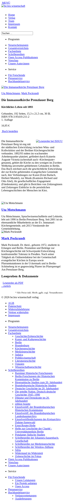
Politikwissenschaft (25, 357)
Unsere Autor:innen (18, 63)
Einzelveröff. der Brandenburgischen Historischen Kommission (35, 409)
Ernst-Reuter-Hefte (25, 425)
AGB (11, 303)
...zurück (6, 285)
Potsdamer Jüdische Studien (30, 434)
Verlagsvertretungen (26, 495)
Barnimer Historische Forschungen (34, 373)
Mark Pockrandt (30, 93)
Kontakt (12, 27)
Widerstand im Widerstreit (29, 453)
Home (11, 14)
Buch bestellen (9, 131)
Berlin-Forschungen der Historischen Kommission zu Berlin (35, 378)
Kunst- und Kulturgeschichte (30, 339)
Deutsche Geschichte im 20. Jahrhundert (37, 388)
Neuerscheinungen (18, 45)
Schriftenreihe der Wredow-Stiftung (34, 447)
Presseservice (15, 78)
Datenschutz (15, 306)
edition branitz (22, 403)
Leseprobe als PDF (13, 282)
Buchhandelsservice (19, 81)
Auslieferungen (23, 498)
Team (11, 20)
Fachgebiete (14, 51)
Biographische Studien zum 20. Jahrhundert (38, 382)
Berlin (18, 342)
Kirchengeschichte (25, 348)
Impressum (14, 24)
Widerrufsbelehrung (19, 309)
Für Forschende (16, 75)
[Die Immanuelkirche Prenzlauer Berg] (22, 87)
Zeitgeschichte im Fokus (28, 456)
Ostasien (19, 363)
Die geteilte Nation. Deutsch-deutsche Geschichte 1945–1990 (35, 393)
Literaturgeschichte (25, 360)
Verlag (11, 17)
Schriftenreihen (16, 54)
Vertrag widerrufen (18, 312)
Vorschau (13, 60)
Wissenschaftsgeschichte (28, 367)
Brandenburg (22, 345)
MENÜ (5, 2)
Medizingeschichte (25, 351)
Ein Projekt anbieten (26, 483)
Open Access (22, 486)
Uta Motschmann (10, 93)
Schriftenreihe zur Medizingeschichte (35, 443)
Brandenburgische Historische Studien (35, 385)
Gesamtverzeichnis (18, 48)
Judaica (19, 354)
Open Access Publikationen (23, 57)
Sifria (18, 450)
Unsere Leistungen (25, 480)
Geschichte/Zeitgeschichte (29, 336)
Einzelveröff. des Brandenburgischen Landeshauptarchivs (35, 415)
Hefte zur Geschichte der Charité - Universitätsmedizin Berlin (33, 430)
